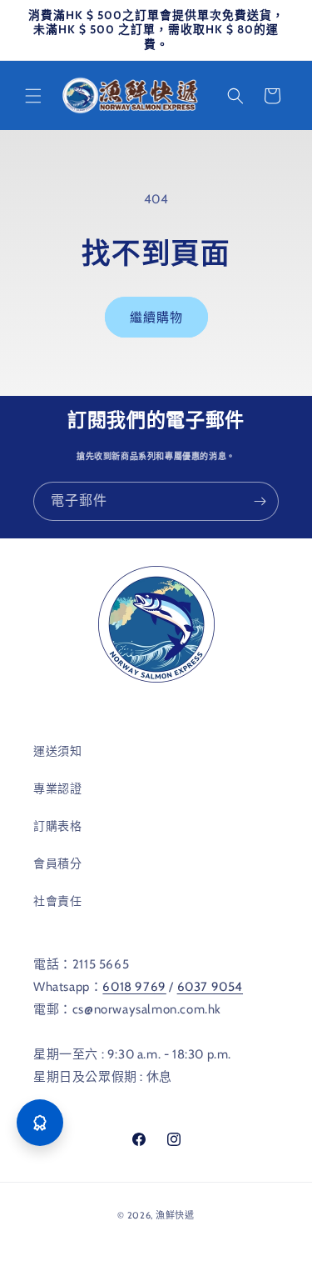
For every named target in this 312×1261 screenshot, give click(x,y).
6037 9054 (210, 986)
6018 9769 (134, 986)
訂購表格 (57, 825)
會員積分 (57, 863)
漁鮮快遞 (175, 1215)
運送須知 (57, 750)
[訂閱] (259, 501)
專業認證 (57, 788)
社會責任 (57, 900)
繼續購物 (156, 317)
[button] (33, 96)
